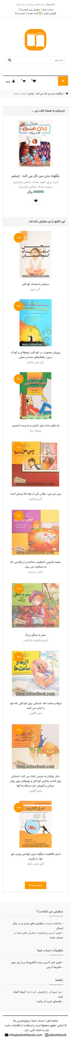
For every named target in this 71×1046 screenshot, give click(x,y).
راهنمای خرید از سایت (49, 1001)
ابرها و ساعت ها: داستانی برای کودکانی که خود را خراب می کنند (35, 705)
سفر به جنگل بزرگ (35, 635)
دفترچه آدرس (54, 967)
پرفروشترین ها (21, 1020)
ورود (8, 81)
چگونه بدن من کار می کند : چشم (45, 93)
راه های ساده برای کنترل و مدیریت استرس (35, 425)
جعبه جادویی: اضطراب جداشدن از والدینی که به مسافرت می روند (35, 564)
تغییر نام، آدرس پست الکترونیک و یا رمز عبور (36, 962)
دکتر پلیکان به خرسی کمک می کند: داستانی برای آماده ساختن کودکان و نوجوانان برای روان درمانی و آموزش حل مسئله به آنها (35, 781)
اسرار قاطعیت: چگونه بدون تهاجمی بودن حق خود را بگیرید (35, 856)
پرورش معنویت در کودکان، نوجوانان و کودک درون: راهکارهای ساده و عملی (35, 354)
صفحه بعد (36, 885)
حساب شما (48, 9)
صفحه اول (52, 1020)
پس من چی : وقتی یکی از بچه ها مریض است (35, 493)
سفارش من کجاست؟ (30, 9)
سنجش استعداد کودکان (35, 284)
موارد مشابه (20, 93)
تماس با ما (20, 13)
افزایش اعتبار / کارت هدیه (42, 13)
